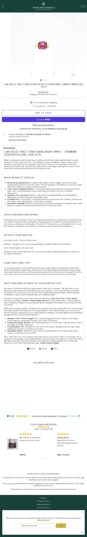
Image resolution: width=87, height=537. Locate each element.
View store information (18, 140)
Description (9, 148)
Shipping (33, 94)
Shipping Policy (43, 504)
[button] (41, 458)
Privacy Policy (43, 508)
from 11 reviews (42, 429)
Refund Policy (43, 501)
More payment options (43, 125)
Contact (43, 498)
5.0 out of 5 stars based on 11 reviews (49, 416)
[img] (43, 427)
